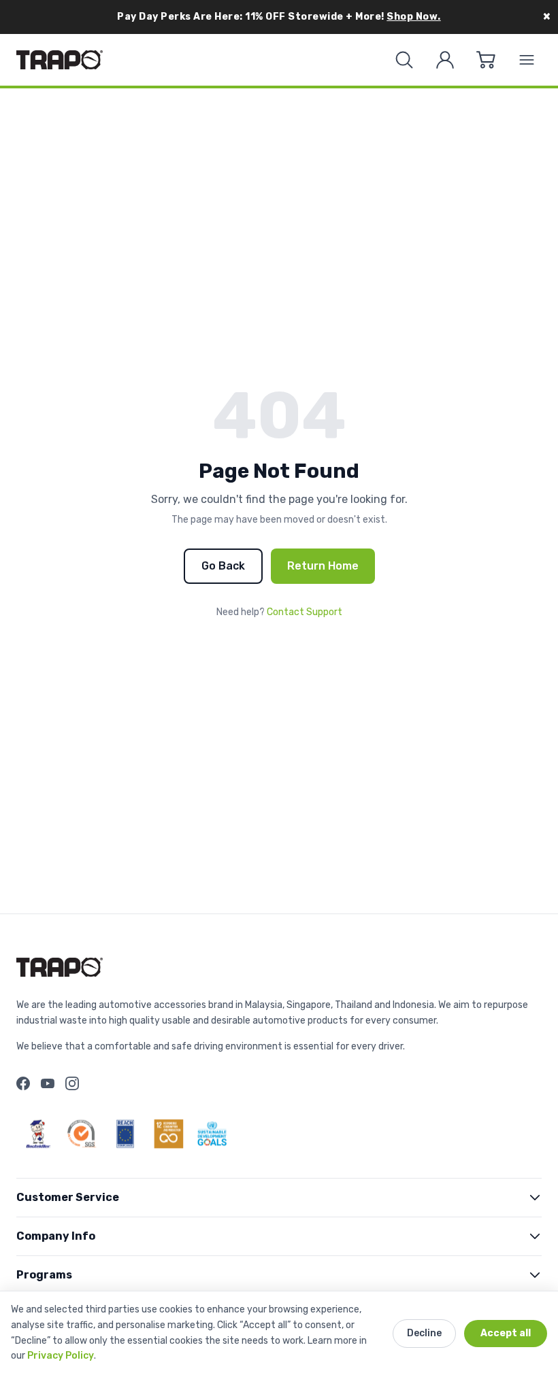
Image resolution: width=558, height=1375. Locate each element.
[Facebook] (23, 1083)
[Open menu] (527, 60)
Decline (424, 1333)
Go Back (223, 565)
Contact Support (304, 612)
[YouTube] (47, 1083)
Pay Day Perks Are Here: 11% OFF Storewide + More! (279, 17)
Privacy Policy (60, 1355)
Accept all (505, 1333)
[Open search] (404, 60)
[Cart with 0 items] (486, 60)
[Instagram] (72, 1083)
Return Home (323, 565)
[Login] (445, 60)
